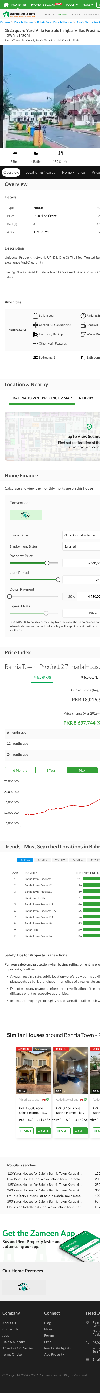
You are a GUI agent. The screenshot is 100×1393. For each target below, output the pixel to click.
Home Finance (73, 172)
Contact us (10, 1329)
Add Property (54, 1354)
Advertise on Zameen (18, 1348)
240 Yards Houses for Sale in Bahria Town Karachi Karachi (45, 1190)
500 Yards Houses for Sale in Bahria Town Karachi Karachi (45, 1201)
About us (9, 1323)
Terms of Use (12, 1354)
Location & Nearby (40, 172)
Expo (47, 1342)
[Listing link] (33, 1092)
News (48, 1329)
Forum (49, 1335)
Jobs (5, 1335)
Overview (11, 172)
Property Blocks (46, 4)
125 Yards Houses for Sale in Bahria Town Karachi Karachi (45, 1184)
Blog (47, 1323)
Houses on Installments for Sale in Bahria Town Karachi (45, 1207)
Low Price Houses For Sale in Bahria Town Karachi (43, 1179)
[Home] (6, 4)
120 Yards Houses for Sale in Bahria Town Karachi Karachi (45, 1173)
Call (45, 1131)
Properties (19, 4)
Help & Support (13, 1342)
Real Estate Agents (57, 1348)
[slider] (47, 563)
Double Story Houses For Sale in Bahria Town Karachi (45, 1196)
